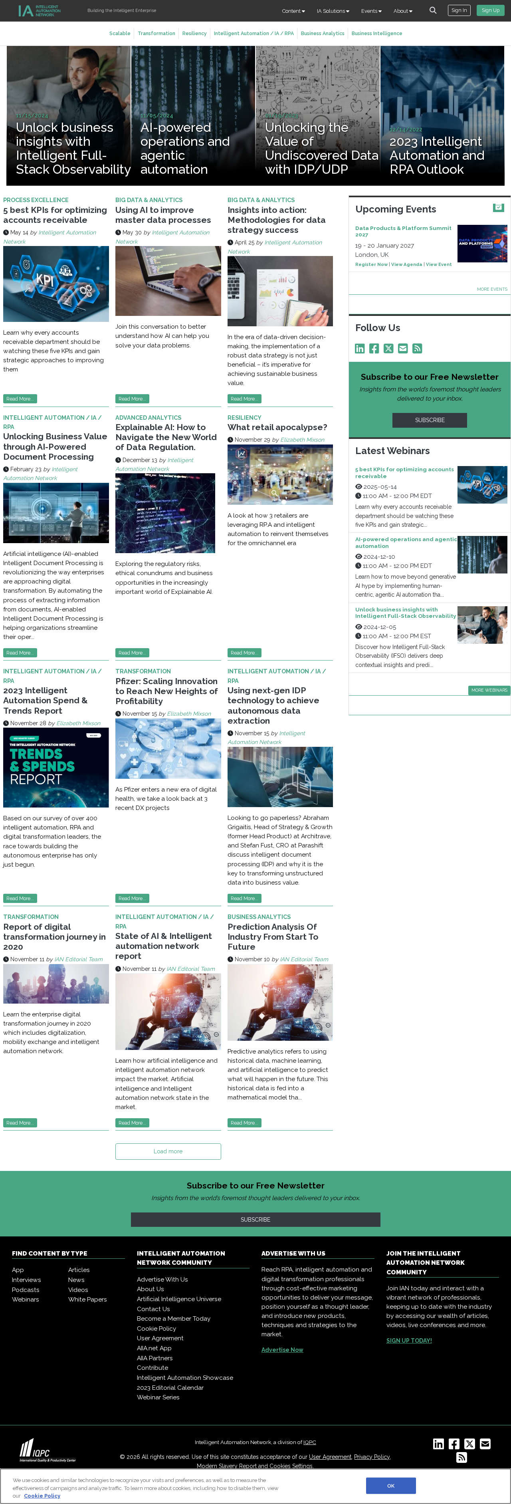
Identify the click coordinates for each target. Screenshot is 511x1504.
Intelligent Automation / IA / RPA (254, 33)
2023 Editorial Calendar (170, 1387)
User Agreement (160, 1338)
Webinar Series (158, 1397)
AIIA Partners (155, 1358)
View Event (439, 264)
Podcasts (26, 1290)
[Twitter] (390, 350)
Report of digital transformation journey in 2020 (54, 937)
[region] (255, 1486)
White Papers (87, 1299)
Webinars (25, 1299)
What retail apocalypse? (277, 427)
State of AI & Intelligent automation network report (163, 946)
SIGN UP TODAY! (409, 1340)
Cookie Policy (156, 1328)
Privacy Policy (372, 1457)
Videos (78, 1290)
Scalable (120, 33)
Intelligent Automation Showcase (185, 1377)
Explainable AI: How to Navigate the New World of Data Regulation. (166, 437)
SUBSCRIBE (430, 420)
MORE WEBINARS (489, 690)
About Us (150, 1289)
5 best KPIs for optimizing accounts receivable (55, 215)
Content (292, 11)
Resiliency (194, 33)
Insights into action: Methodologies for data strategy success (277, 220)
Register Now (371, 264)
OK (390, 1485)
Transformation (156, 33)
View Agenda (406, 264)
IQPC (309, 1442)
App (18, 1270)
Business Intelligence (377, 33)
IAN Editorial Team (78, 959)
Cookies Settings (291, 1466)
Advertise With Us (162, 1279)
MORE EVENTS (492, 289)
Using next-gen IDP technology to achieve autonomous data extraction (273, 705)
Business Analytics (323, 33)
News (76, 1280)
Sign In (459, 10)
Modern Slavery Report (227, 1466)
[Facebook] (375, 350)
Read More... (20, 399)
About (401, 11)
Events (369, 11)
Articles (79, 1270)
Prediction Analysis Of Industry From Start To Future (273, 937)
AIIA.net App (154, 1348)
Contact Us (153, 1309)
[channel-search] (433, 10)
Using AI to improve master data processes (163, 215)
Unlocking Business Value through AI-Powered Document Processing (55, 446)
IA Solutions (331, 11)
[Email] (404, 350)
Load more (168, 1151)
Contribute (152, 1367)
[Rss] (418, 350)
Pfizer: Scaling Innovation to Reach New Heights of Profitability (166, 691)
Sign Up (490, 10)
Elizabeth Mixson (302, 440)
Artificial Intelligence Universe (179, 1299)
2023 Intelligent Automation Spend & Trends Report (45, 700)
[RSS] (463, 1460)
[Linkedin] (361, 350)
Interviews (26, 1280)
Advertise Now (282, 1350)
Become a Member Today (173, 1318)
